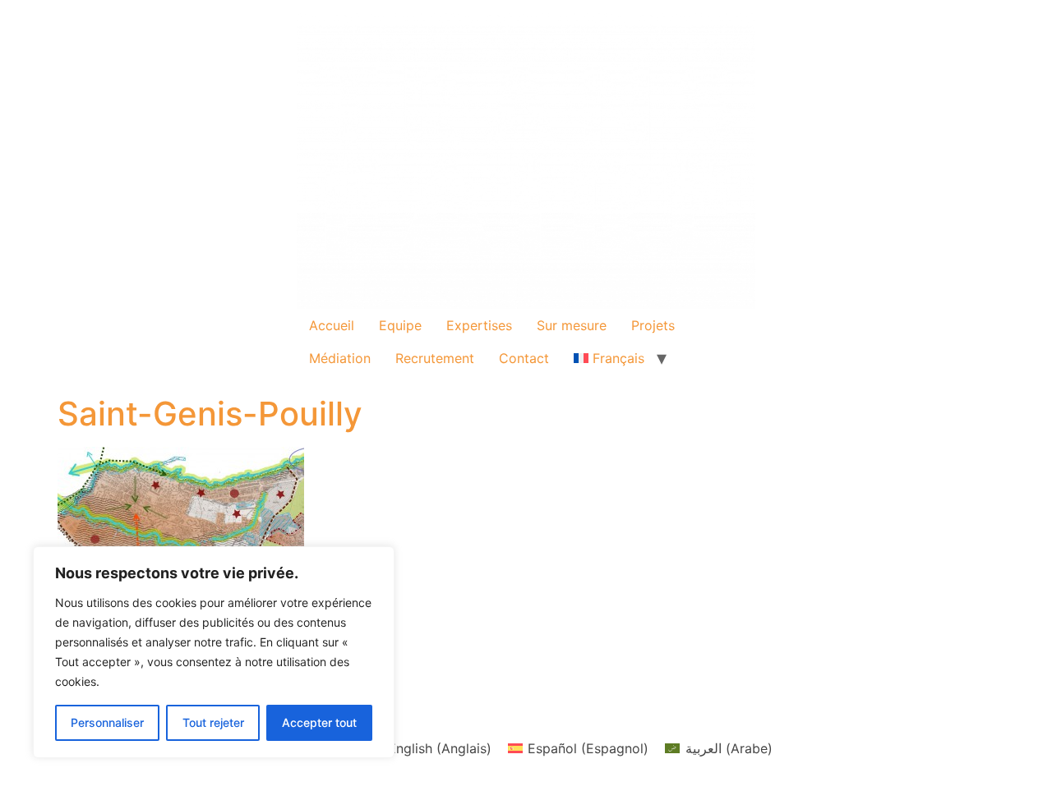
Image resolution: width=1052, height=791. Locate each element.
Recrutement (434, 358)
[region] (213, 652)
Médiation (340, 358)
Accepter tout (319, 722)
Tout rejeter (213, 722)
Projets (653, 325)
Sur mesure (572, 325)
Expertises (479, 325)
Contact (524, 358)
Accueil (331, 325)
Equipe (400, 325)
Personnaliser (107, 722)
